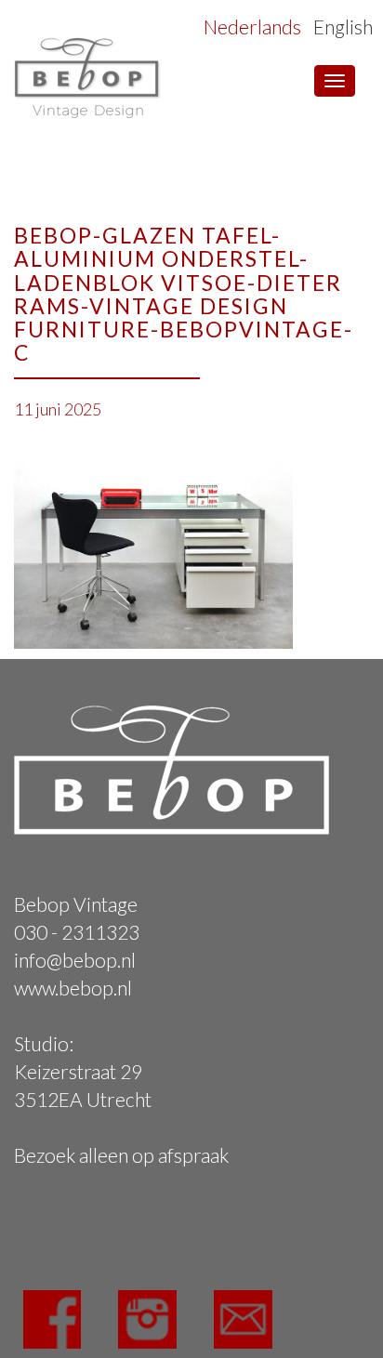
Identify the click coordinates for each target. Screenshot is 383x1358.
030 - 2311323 (76, 931)
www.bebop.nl (73, 987)
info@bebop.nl (75, 959)
